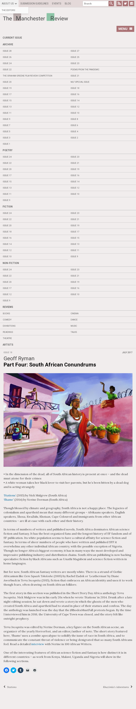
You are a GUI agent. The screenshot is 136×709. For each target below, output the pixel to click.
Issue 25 (75, 57)
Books (6, 313)
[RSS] (119, 3)
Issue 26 (7, 57)
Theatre (7, 338)
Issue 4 (74, 131)
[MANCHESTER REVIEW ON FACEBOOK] (131, 3)
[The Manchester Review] (68, 17)
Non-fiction (11, 263)
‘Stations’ (10, 495)
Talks (74, 332)
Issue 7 (6, 125)
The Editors (8, 10)
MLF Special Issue (80, 82)
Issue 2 (74, 137)
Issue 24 (7, 63)
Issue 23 (75, 63)
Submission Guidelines (34, 3)
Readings (8, 332)
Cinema (74, 313)
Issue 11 (7, 113)
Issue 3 (6, 137)
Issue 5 (6, 131)
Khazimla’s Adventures (116, 687)
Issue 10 (75, 113)
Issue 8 (74, 119)
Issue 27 (75, 51)
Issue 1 (6, 144)
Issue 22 (7, 69)
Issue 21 (75, 76)
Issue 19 (7, 88)
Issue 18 (75, 88)
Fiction (8, 206)
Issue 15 (7, 100)
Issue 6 (74, 125)
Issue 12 (75, 107)
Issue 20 (7, 82)
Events (56, 3)
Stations (11, 687)
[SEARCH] (111, 3)
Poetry (7, 150)
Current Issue (12, 37)
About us (8, 3)
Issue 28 (7, 51)
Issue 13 (7, 107)
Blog (68, 3)
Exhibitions (9, 326)
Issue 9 (6, 119)
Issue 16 (75, 94)
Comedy (7, 319)
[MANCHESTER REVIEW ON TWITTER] (125, 3)
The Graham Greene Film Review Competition (27, 76)
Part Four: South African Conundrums (50, 364)
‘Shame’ (9, 499)
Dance (74, 319)
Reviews (8, 307)
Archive (8, 44)
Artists (8, 344)
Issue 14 (75, 100)
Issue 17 (7, 94)
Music (74, 326)
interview (37, 644)
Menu (123, 29)
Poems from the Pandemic (85, 69)
